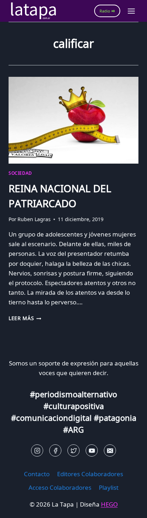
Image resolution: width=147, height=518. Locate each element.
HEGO (109, 504)
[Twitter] (73, 450)
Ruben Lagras (34, 219)
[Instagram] (37, 450)
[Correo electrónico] (110, 450)
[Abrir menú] (131, 11)
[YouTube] (92, 450)
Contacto (37, 474)
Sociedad (20, 173)
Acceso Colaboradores (60, 487)
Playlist (108, 487)
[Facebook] (55, 450)
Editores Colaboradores (90, 474)
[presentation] (73, 120)
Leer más (25, 318)
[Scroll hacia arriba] (18, 507)
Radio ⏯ (107, 11)
